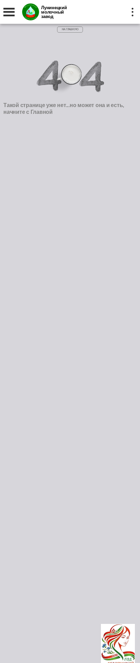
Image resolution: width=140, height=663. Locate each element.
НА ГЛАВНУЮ (70, 29)
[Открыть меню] (9, 12)
